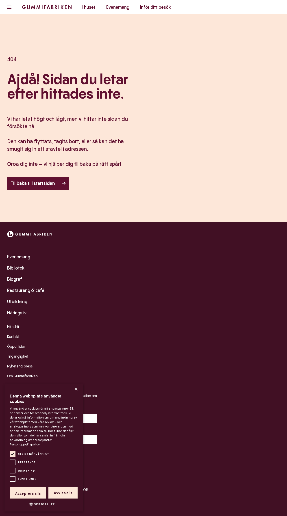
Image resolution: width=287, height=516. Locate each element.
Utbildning (17, 301)
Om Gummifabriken (22, 376)
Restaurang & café (25, 290)
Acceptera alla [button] (28, 493)
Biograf (14, 279)
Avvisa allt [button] (63, 493)
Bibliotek (15, 268)
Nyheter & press (20, 366)
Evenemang (117, 7)
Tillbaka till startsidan (33, 183)
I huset (89, 7)
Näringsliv (16, 312)
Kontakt (13, 337)
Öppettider (16, 346)
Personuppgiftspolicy (25, 444)
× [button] (76, 389)
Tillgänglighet (17, 356)
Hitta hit (13, 327)
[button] (44, 504)
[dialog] (43, 448)
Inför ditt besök (155, 7)
